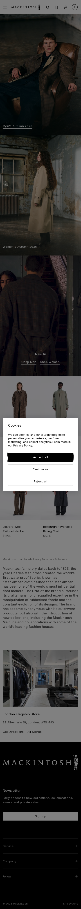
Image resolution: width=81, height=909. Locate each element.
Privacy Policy (22, 445)
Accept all (40, 457)
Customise (40, 469)
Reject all (40, 481)
